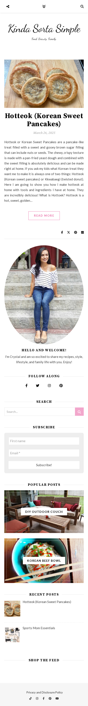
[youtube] (57, 698)
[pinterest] (50, 698)
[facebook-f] (44, 698)
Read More (44, 215)
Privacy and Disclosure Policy (44, 692)
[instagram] (37, 698)
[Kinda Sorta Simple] (44, 32)
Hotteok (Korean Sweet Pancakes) (44, 120)
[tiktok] (30, 698)
